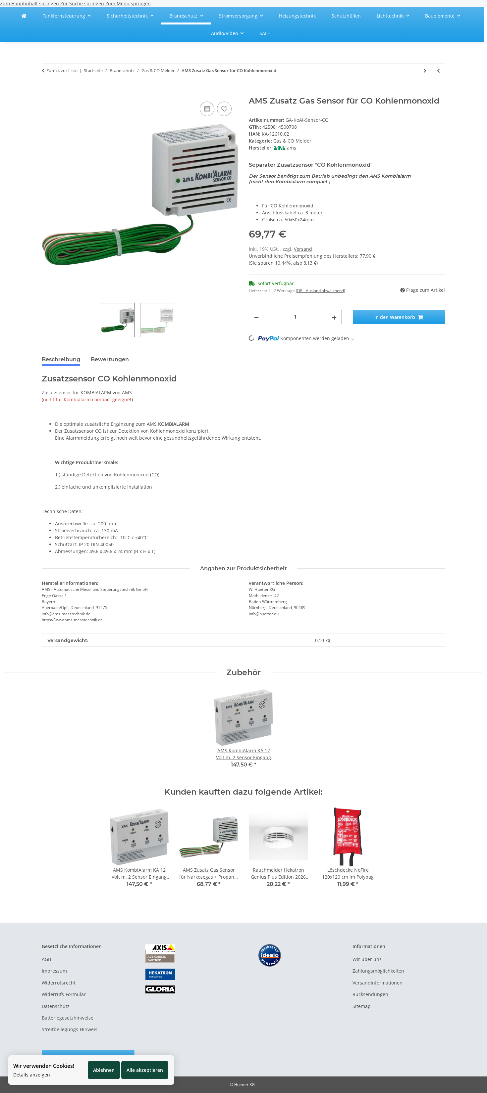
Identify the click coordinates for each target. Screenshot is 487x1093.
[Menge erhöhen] (334, 317)
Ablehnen (104, 1070)
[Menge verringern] (256, 317)
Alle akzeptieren (145, 1070)
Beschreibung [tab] (61, 359)
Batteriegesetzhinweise (67, 1018)
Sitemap (361, 1006)
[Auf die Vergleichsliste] (207, 109)
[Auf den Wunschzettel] (224, 109)
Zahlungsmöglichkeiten (378, 971)
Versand (303, 249)
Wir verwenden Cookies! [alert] (43, 1066)
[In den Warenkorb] (47, 92)
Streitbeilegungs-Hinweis (69, 1029)
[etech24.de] (23, 15)
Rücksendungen (370, 994)
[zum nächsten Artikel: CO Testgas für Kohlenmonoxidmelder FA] (425, 71)
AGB (46, 959)
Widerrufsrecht (59, 983)
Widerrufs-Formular (64, 994)
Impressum (54, 971)
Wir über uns (367, 959)
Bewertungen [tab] (110, 359)
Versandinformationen (377, 983)
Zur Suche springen (82, 3)
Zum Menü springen (128, 3)
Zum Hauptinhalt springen (30, 3)
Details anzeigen (31, 1074)
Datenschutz (56, 1006)
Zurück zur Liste (62, 70)
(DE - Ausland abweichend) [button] (320, 290)
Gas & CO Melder (292, 141)
